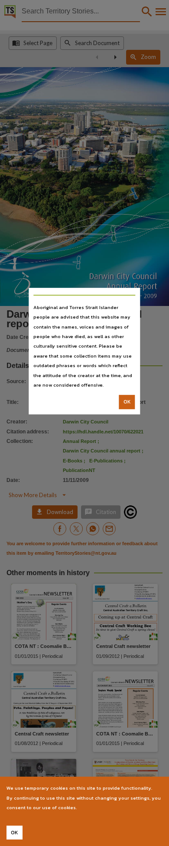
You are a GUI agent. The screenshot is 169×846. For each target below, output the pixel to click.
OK (127, 402)
